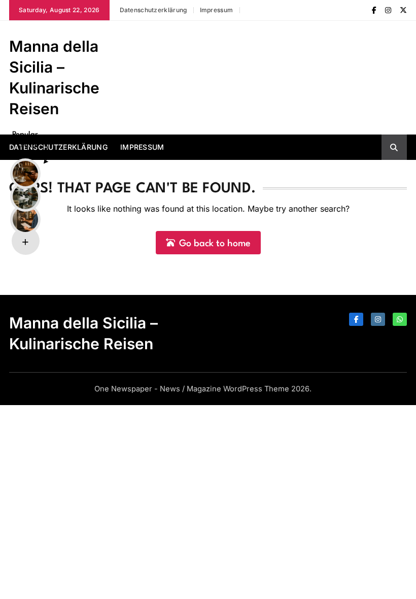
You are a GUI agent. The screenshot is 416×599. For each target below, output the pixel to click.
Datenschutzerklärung (153, 10)
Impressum (216, 10)
